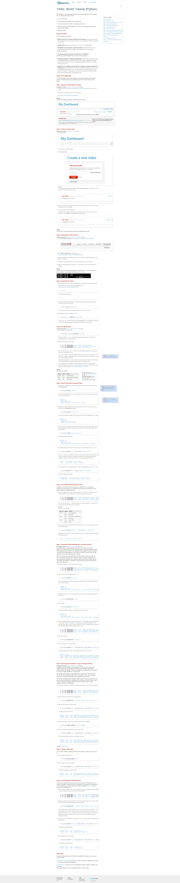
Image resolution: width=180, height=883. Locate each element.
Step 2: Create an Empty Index (110, 24)
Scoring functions (62, 864)
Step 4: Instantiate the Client (109, 27)
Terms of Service (82, 880)
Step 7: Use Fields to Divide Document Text (113, 31)
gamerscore (89, 785)
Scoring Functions (65, 746)
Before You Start (107, 19)
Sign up (59, 18)
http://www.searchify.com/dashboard (69, 95)
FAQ (63, 66)
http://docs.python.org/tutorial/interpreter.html (68, 287)
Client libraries (59, 879)
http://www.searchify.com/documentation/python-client (70, 254)
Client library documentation (64, 860)
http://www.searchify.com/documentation (84, 238)
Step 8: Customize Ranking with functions (112, 33)
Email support (70, 879)
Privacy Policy (81, 879)
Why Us (79, 2)
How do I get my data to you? (73, 328)
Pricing (84, 2)
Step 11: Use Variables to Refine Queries (112, 39)
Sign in (122, 6)
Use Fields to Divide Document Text (80, 366)
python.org (61, 42)
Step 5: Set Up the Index (108, 28)
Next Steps (105, 41)
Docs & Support (92, 2)
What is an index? (71, 131)
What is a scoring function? (73, 546)
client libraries (65, 63)
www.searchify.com (80, 45)
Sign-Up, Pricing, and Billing (73, 87)
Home (73, 2)
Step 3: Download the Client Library (111, 25)
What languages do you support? (74, 237)
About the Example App (108, 20)
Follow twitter (95, 878)
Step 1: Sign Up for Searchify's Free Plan (112, 22)
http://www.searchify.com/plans (79, 88)
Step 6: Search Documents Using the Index (112, 30)
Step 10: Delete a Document (109, 38)
